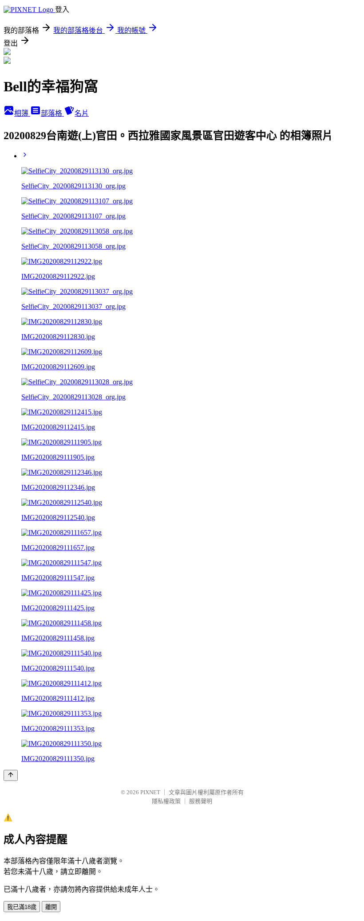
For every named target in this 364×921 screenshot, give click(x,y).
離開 (51, 907)
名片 (82, 113)
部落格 (52, 113)
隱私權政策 (166, 801)
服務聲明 (200, 801)
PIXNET (150, 792)
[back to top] (11, 775)
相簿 (22, 113)
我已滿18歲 (21, 907)
